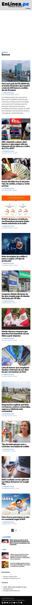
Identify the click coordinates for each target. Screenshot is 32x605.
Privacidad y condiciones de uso (11, 578)
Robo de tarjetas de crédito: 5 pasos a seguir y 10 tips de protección (14, 258)
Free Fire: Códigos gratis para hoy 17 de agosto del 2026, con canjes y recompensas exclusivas (20, 564)
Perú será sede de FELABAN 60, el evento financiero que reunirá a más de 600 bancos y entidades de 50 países (16, 86)
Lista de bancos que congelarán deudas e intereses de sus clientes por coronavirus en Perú (15, 369)
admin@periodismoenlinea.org (11, 590)
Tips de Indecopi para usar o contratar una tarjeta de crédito (15, 445)
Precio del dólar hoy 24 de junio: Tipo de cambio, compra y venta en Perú (16, 183)
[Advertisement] (16, 33)
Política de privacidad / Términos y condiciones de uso (13, 600)
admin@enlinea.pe (8, 589)
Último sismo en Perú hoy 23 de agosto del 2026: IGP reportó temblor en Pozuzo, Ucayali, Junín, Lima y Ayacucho (20, 542)
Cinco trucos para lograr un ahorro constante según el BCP (16, 518)
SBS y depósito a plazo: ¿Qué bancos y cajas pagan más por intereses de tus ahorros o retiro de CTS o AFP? (16, 145)
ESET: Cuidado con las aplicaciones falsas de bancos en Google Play (16, 481)
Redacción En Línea (9, 92)
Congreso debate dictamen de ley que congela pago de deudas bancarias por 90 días (16, 296)
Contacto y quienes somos (10, 576)
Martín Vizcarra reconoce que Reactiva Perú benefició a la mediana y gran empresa (16, 333)
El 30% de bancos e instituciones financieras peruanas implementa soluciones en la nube (16, 221)
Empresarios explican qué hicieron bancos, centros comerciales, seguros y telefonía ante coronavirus (16, 407)
